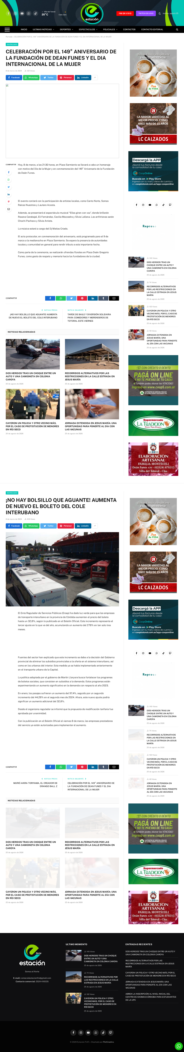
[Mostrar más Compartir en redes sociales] (95, 77)
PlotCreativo (108, 1042)
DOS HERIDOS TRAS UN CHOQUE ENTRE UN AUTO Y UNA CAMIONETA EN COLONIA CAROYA (31, 376)
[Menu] (7, 29)
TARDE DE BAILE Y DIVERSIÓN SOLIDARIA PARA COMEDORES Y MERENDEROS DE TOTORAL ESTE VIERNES (89, 317)
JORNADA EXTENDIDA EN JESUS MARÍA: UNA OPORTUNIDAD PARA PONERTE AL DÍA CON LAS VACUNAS (91, 426)
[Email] (9, 209)
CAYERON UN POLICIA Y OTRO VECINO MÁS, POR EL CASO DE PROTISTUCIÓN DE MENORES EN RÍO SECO (32, 426)
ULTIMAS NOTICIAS (42, 29)
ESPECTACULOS (87, 29)
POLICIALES (109, 29)
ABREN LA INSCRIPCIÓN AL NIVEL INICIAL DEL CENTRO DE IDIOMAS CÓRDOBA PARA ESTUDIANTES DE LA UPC (150, 997)
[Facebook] (9, 172)
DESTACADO (12, 44)
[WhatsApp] (9, 179)
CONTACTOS (129, 29)
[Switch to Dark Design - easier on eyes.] (159, 13)
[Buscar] (177, 29)
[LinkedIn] (9, 194)
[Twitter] (9, 187)
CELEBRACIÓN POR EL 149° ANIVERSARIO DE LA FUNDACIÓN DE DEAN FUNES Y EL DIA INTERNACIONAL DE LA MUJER (91, 786)
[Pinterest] (9, 202)
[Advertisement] (66, 186)
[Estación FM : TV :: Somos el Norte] (92, 13)
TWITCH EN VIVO (145, 13)
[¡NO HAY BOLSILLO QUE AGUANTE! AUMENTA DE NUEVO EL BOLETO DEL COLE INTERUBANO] (62, 569)
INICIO (24, 29)
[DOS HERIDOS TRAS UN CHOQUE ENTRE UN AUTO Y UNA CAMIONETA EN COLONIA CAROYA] (33, 354)
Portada (9, 37)
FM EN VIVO (125, 13)
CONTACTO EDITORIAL (152, 29)
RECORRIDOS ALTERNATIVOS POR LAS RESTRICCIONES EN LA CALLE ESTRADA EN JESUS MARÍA (90, 376)
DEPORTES (65, 29)
